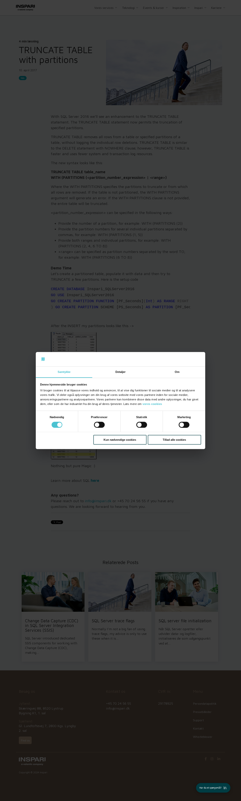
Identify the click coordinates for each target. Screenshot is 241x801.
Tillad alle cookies (174, 439)
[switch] (99, 425)
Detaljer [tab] (120, 372)
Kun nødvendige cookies (120, 439)
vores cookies (152, 404)
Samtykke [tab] (64, 372)
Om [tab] (177, 372)
